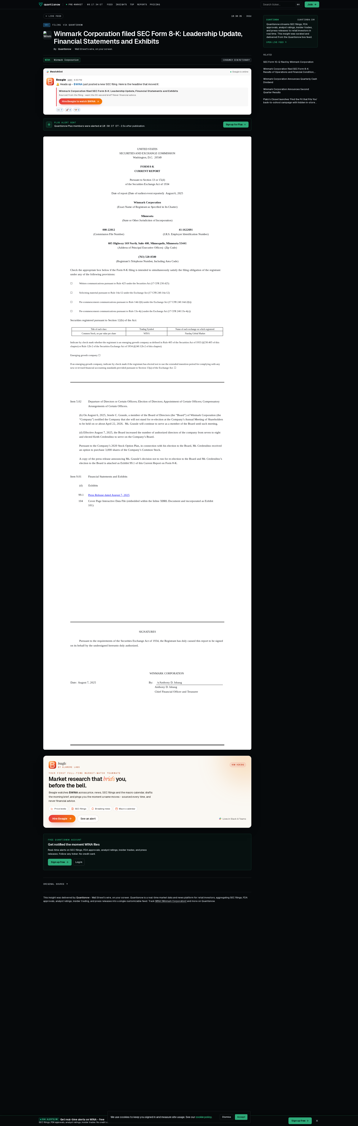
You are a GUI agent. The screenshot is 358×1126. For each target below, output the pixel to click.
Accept (241, 1117)
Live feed (55, 16)
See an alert (88, 818)
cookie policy (204, 1117)
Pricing (155, 4)
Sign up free (58, 862)
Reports (142, 4)
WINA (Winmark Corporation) (170, 901)
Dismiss (226, 1117)
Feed (110, 4)
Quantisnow (76, 25)
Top (132, 4)
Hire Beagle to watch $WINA (78, 101)
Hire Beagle (59, 818)
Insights (121, 4)
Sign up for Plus (234, 124)
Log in (79, 862)
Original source (53, 884)
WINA (62, 59)
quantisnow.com (306, 19)
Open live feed (274, 42)
